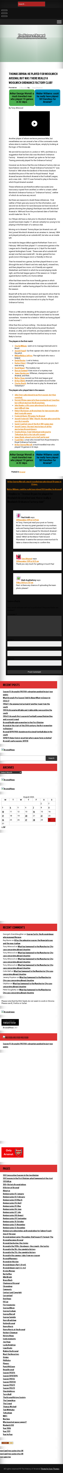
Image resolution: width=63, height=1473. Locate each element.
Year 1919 (6, 1431)
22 (41, 815)
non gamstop (5, 1456)
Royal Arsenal (8, 1369)
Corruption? (8, 1295)
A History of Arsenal (11, 1187)
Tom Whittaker (9, 1409)
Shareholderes (9, 1391)
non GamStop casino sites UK (11, 1450)
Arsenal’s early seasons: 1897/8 (15, 740)
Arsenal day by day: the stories (15, 1243)
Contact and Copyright (12, 1292)
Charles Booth (20, 383)
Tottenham (7, 1412)
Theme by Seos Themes (50, 1468)
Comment (12, 614)
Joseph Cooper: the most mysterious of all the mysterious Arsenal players (33, 427)
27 (26, 819)
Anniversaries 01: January (13, 1193)
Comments (7, 1289)
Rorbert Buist (20, 363)
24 (3, 819)
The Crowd (7, 1403)
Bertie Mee (7, 1273)
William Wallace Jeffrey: (24, 355)
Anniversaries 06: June (12, 1209)
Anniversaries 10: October (13, 1221)
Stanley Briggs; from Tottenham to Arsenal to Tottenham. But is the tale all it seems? (33, 433)
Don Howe (7, 1298)
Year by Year (8, 1434)
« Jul (3, 826)
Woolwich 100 (8, 1425)
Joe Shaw (7, 1341)
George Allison (9, 1307)
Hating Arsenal (9, 1323)
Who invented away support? (15, 1422)
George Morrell (9, 1314)
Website (10, 659)
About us (6, 1190)
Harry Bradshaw (9, 1320)
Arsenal (22, 472)
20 (26, 815)
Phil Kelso (7, 1360)
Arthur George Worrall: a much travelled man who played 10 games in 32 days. (34, 483)
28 (34, 819)
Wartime (6, 1418)
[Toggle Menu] (59, 21)
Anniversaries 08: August (13, 1215)
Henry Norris (8, 1326)
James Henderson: (22, 373)
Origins (6, 1357)
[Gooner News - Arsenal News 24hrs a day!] (8, 788)
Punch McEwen (9, 1366)
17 (3, 815)
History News (8, 1335)
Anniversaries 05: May (12, 1206)
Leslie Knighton (9, 1344)
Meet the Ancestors (11, 1354)
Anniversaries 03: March (12, 1199)
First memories (9, 1304)
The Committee (9, 1400)
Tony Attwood (37, 87)
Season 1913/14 (9, 1372)
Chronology (7, 1286)
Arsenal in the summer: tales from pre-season (21, 1255)
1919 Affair (7, 1181)
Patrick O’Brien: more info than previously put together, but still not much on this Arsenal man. (37, 401)
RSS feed (24, 1037)
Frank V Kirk (19, 439)
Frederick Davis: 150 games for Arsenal (30, 416)
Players (6, 1363)
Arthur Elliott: (20, 380)
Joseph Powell (20, 350)
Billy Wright (7, 1277)
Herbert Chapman (10, 1332)
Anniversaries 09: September (15, 1218)
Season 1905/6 (9, 1378)
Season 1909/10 (9, 1381)
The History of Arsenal (31, 35)
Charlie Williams (21, 346)
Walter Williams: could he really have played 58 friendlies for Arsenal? (34, 489)
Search (51, 758)
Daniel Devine (20, 360)
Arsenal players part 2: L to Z (14, 1267)
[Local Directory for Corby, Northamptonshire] (7, 1443)
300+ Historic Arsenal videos (14, 1184)
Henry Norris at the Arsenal (14, 1329)
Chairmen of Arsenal (11, 1283)
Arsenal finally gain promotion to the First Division (23, 722)
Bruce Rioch (7, 1280)
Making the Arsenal (10, 1351)
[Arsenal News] (8, 749)
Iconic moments (9, 1338)
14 (34, 811)
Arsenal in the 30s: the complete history (19, 1249)
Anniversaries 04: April (12, 1202)
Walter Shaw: (20, 378)
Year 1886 (7, 1428)
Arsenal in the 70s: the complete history (19, 1252)
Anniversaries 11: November (14, 1224)
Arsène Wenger (9, 1270)
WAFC (5, 1415)
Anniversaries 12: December (14, 1227)
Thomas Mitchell (9, 1406)
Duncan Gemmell (21, 370)
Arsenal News (8, 1027)
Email (10, 649)
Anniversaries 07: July (12, 1212)
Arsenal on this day (10, 1261)
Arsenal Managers (10, 1258)
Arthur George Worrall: (23, 444)
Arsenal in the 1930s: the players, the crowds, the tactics (26, 1246)
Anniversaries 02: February (14, 1196)
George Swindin (9, 1317)
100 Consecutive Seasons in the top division (21, 1175)
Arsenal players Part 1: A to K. (14, 1264)
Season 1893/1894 (10, 1375)
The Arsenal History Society (14, 1397)
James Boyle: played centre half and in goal (32, 437)
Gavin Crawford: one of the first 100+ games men (34, 424)
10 (3, 811)
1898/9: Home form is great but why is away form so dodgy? (27, 737)
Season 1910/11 (9, 1385)
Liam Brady (7, 1348)
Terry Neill (7, 1394)
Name (10, 640)
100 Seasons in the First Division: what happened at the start (28, 1178)
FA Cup (5, 1301)
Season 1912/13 (9, 1388)
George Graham (9, 1310)
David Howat (20, 368)
